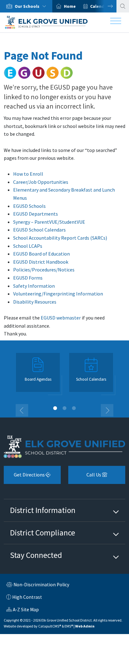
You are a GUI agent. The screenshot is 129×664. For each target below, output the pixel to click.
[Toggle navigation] (115, 22)
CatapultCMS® (49, 626)
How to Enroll (28, 174)
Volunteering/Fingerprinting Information (58, 293)
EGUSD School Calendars (39, 230)
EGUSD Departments (35, 214)
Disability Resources (34, 302)
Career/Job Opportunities (40, 182)
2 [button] (64, 408)
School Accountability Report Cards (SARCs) (60, 238)
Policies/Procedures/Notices (44, 269)
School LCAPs (27, 246)
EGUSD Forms (28, 278)
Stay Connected (36, 555)
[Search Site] (122, 6)
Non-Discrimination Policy (37, 585)
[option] (26, 6)
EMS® (68, 626)
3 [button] (74, 408)
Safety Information (34, 286)
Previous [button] (22, 410)
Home (70, 6)
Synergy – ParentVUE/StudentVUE (49, 222)
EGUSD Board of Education (41, 254)
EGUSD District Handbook (40, 262)
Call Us (85, 476)
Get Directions (25, 476)
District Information (42, 510)
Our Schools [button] (27, 6)
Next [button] (105, 6)
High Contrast (27, 597)
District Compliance (42, 533)
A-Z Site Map (22, 610)
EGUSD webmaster (61, 318)
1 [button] (55, 408)
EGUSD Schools (29, 206)
